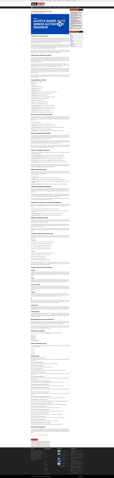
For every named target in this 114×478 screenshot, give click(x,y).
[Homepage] (32, 7)
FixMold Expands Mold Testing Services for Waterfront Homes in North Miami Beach (76, 25)
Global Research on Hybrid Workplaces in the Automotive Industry (40, 445)
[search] (82, 7)
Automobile (34, 9)
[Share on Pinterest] (38, 435)
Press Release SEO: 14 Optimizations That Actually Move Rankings (65, 453)
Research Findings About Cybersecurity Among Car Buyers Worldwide (40, 441)
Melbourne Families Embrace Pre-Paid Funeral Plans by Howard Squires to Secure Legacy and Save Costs (76, 15)
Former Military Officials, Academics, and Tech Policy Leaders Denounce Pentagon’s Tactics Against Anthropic (76, 13)
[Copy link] (46, 435)
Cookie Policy (49, 476)
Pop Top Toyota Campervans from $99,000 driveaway (76, 27)
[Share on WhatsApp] (42, 435)
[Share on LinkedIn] (40, 435)
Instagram (33, 353)
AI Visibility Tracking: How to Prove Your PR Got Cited (65, 455)
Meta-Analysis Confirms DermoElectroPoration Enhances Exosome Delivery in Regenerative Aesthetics (76, 21)
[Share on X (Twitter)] (36, 435)
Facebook (33, 348)
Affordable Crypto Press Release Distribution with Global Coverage (65, 465)
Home (32, 9)
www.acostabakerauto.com (39, 100)
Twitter (33, 350)
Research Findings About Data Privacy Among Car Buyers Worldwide (40, 442)
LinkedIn (33, 351)
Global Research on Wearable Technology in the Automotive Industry (40, 446)
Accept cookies (81, 476)
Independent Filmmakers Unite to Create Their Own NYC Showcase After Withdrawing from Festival (76, 23)
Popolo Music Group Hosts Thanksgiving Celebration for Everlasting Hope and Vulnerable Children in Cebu (76, 18)
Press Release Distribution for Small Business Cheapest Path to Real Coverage (65, 463)
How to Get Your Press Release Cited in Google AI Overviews (65, 460)
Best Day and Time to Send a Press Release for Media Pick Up (65, 450)
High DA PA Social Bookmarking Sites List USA (76, 29)
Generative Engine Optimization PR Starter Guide (65, 458)
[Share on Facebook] (34, 435)
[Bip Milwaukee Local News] (38, 4)
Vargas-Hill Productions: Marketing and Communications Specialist (76, 473)
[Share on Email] (44, 435)
